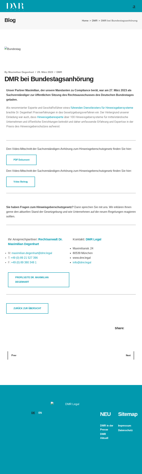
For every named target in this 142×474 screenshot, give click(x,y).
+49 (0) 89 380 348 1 (24, 262)
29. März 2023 (45, 72)
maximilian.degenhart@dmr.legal (32, 253)
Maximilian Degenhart (21, 72)
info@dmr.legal (82, 262)
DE (33, 412)
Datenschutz (125, 430)
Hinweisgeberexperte (50, 117)
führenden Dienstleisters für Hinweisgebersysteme (102, 107)
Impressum (124, 425)
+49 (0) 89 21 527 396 (24, 257)
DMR (94, 20)
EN (40, 412)
